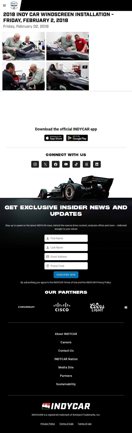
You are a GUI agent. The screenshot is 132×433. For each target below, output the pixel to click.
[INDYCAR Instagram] (35, 164)
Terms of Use (84, 423)
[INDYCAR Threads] (86, 164)
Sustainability (66, 384)
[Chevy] (26, 307)
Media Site (66, 367)
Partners (66, 376)
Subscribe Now (66, 274)
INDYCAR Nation (66, 359)
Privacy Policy (48, 423)
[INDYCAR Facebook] (56, 164)
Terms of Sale (66, 423)
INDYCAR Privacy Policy (98, 282)
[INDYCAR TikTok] (76, 164)
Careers (66, 342)
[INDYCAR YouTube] (66, 164)
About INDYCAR (66, 334)
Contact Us (66, 350)
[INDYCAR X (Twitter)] (45, 164)
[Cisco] (62, 307)
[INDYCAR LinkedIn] (97, 164)
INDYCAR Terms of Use (65, 282)
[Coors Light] (97, 307)
